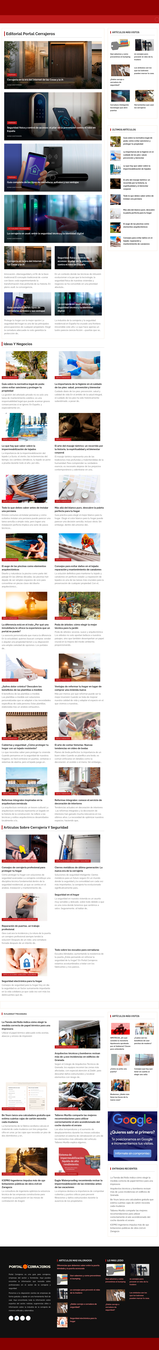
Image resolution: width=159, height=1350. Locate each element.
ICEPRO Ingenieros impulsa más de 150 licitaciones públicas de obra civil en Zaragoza (23, 1184)
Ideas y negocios (10, 377)
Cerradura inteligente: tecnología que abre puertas (119, 108)
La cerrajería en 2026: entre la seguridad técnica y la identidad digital (45, 233)
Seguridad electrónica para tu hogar (22, 981)
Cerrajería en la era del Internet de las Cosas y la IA (35, 79)
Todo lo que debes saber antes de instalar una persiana (138, 197)
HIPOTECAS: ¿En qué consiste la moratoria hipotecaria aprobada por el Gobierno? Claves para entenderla (120, 1043)
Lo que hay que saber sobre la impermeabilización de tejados (137, 167)
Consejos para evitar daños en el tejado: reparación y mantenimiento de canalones (137, 241)
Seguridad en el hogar (67, 894)
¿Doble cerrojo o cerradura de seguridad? (117, 82)
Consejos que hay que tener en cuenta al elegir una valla (143, 1072)
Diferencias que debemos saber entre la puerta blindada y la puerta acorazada (78, 1267)
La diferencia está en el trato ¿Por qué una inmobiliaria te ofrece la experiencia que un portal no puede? (26, 628)
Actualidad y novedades (18, 228)
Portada (11, 75)
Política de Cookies (108, 1344)
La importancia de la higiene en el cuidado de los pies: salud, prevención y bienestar (138, 155)
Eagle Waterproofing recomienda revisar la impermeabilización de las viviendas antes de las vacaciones (78, 1184)
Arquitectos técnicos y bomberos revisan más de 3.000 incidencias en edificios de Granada (77, 1057)
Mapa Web (85, 1344)
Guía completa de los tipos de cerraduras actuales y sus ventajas (43, 182)
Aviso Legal (95, 1344)
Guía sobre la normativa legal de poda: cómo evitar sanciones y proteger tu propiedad (23, 387)
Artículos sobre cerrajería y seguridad (19, 861)
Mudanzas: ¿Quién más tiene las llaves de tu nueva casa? (119, 1097)
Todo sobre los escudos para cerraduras (77, 949)
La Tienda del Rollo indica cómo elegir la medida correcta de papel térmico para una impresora (26, 1025)
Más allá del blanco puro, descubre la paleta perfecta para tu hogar (139, 211)
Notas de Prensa (75, 19)
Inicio (5, 19)
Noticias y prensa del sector (28, 19)
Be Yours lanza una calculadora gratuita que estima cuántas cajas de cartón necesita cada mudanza (26, 1118)
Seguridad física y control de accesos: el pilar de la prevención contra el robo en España (76, 261)
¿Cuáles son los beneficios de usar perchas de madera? (143, 1041)
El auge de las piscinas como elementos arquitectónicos (136, 225)
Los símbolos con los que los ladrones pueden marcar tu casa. (144, 70)
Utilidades (53, 19)
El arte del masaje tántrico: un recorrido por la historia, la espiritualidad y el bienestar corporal (79, 449)
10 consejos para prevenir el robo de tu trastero (143, 57)
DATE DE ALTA (109, 19)
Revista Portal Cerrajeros (36, 1344)
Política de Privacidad (125, 1344)
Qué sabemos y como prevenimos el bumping (85, 1277)
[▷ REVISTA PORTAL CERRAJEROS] (23, 7)
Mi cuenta (93, 19)
